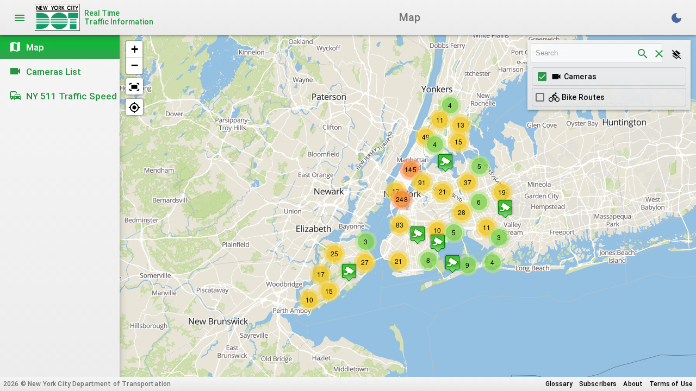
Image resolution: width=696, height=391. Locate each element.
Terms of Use (671, 384)
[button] (437, 243)
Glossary (559, 384)
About (633, 384)
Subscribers (598, 384)
